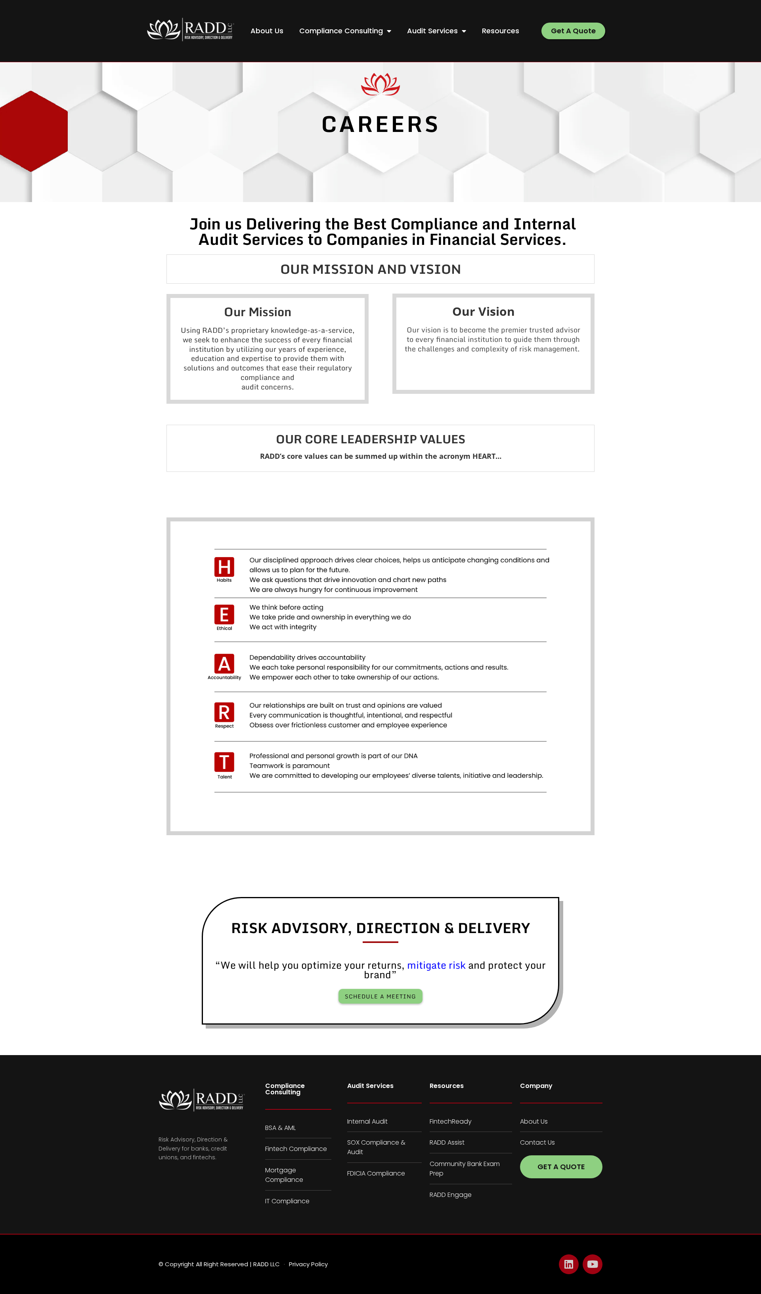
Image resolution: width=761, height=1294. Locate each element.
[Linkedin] (569, 1264)
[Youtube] (592, 1264)
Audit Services (432, 31)
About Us (266, 31)
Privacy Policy (308, 1264)
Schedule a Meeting (380, 996)
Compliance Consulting (341, 31)
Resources (500, 31)
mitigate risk (436, 965)
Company (536, 1085)
